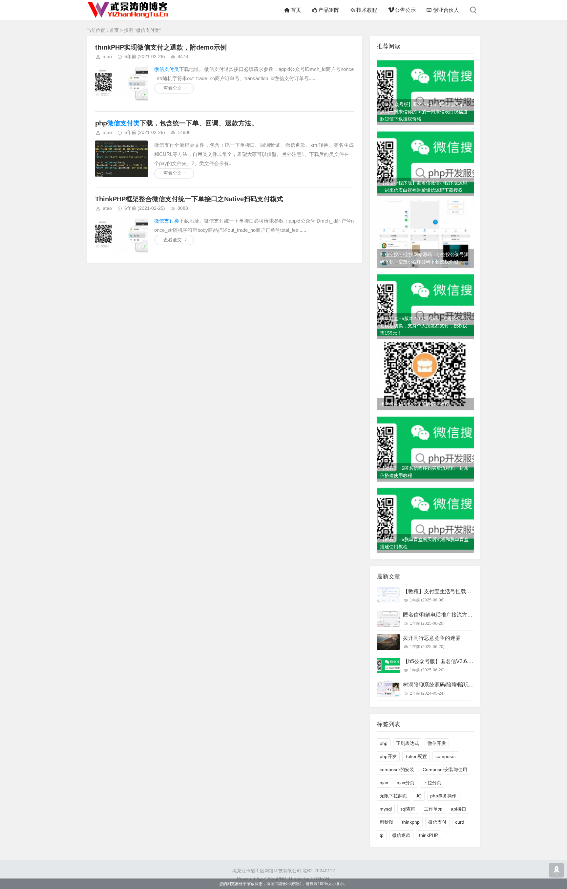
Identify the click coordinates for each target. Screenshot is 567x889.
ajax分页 (405, 782)
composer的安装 (397, 769)
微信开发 (437, 743)
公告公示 (405, 10)
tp (382, 835)
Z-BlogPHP (274, 878)
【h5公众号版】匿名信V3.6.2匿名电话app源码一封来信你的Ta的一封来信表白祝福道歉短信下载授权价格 (424, 111)
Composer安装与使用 (445, 769)
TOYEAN (319, 878)
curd (459, 822)
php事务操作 (443, 795)
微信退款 (401, 835)
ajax (384, 782)
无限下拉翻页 (393, 795)
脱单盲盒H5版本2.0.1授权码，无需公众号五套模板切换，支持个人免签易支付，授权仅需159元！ (425, 326)
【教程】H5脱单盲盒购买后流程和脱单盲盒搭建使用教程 (424, 543)
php (384, 743)
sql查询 (407, 809)
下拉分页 (432, 782)
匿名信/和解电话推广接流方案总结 (443, 615)
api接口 (458, 809)
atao (107, 56)
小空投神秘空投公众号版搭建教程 (414, 404)
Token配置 (416, 756)
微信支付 (437, 822)
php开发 (388, 756)
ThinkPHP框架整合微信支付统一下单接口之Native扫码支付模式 (189, 199)
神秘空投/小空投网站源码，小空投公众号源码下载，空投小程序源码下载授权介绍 (424, 258)
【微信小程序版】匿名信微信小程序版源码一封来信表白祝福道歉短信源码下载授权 (423, 186)
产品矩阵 (328, 10)
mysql (386, 809)
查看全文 (172, 88)
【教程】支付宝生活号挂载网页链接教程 (450, 591)
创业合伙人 (446, 10)
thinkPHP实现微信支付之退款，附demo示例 (161, 47)
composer (445, 756)
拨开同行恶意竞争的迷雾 (432, 638)
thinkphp (411, 822)
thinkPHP (428, 835)
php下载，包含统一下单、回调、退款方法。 (176, 123)
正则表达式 (407, 743)
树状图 (386, 822)
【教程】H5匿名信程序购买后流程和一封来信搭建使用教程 (424, 472)
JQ (419, 795)
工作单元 (433, 809)
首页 (296, 10)
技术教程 (366, 10)
